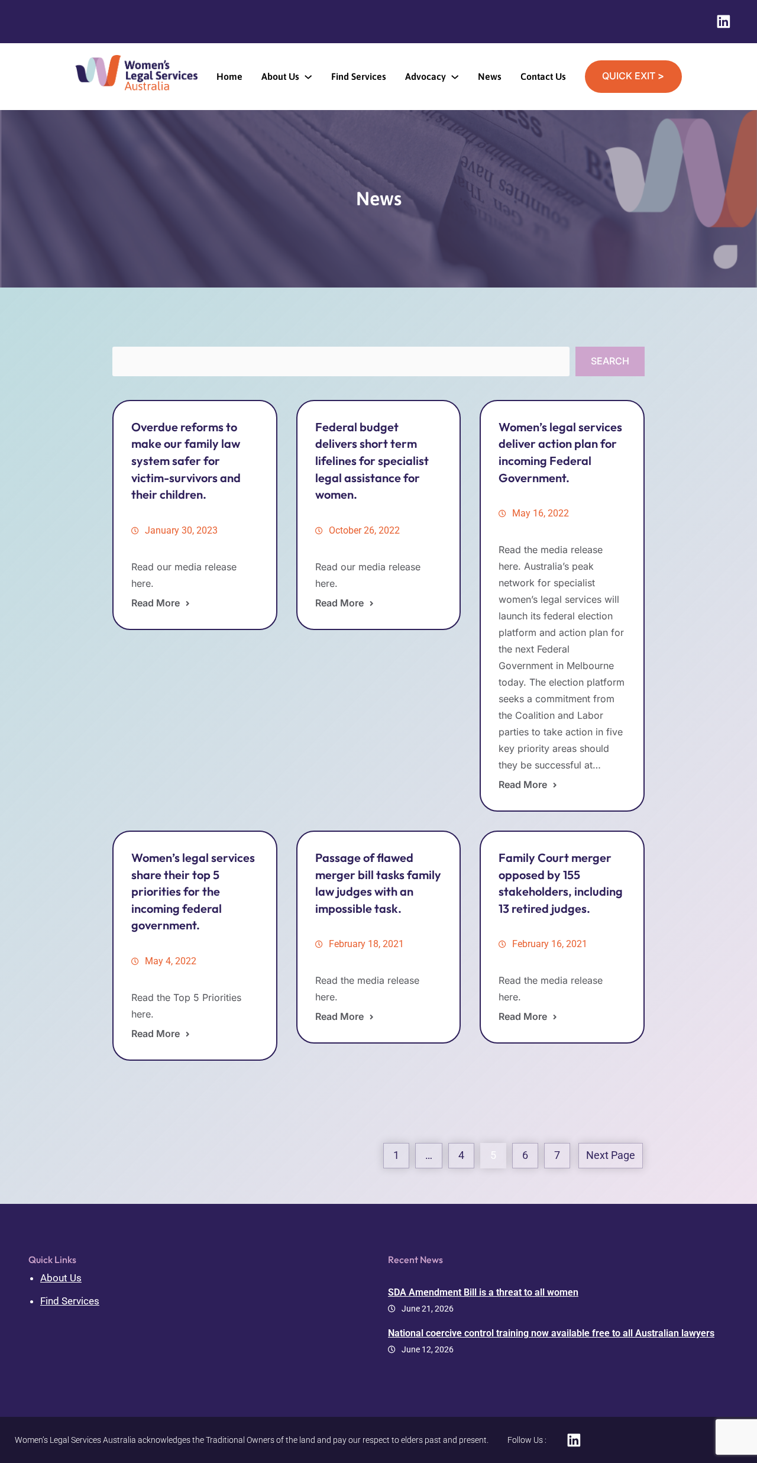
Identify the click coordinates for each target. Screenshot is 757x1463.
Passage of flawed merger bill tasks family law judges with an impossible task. (378, 883)
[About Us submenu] (308, 76)
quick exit (633, 76)
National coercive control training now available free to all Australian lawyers (551, 1333)
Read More (155, 603)
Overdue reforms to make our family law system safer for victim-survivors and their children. (186, 460)
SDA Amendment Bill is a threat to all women (483, 1292)
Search (610, 361)
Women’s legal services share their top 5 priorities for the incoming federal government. (193, 891)
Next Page (610, 1155)
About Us (61, 1278)
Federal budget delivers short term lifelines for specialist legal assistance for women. (372, 460)
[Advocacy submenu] (455, 76)
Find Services (69, 1301)
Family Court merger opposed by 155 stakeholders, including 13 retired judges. (561, 883)
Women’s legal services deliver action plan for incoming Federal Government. (560, 452)
